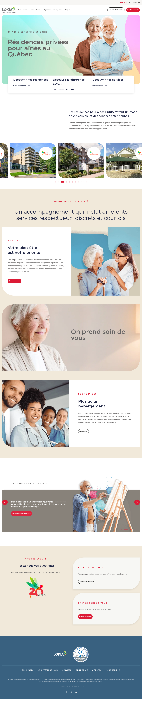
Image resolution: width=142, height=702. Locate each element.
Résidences (28, 670)
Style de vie (82, 670)
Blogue (67, 10)
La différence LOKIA (48, 670)
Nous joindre (57, 10)
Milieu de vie (35, 10)
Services (66, 670)
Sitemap (81, 686)
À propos (47, 10)
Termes (74, 686)
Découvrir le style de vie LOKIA (21, 513)
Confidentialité (64, 686)
